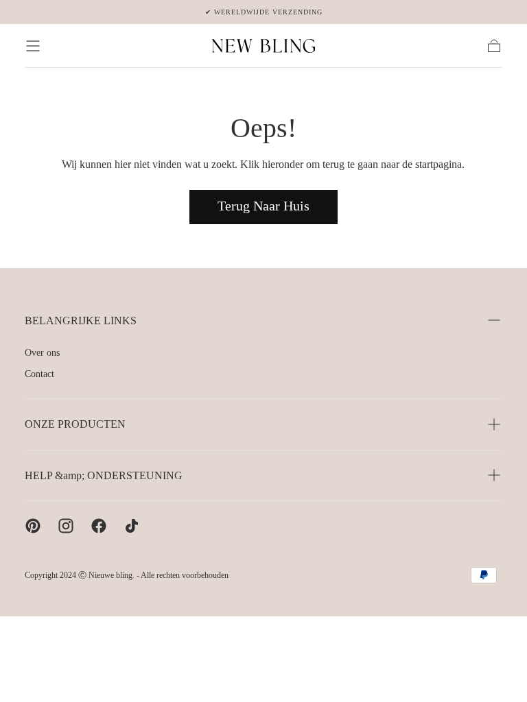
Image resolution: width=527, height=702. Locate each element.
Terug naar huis (263, 205)
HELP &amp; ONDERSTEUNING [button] (104, 475)
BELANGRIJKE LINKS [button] (81, 320)
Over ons (42, 353)
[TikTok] (132, 526)
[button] (33, 46)
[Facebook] (99, 526)
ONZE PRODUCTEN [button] (75, 424)
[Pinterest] (33, 526)
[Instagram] (66, 526)
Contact (39, 374)
